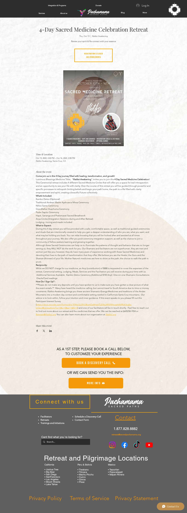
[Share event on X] (44, 331)
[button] (57, 5)
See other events (93, 57)
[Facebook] (124, 445)
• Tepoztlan (113, 469)
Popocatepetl (116, 472)
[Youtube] (149, 445)
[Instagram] (112, 445)
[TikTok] (137, 445)
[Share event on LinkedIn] (50, 331)
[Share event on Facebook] (37, 331)
